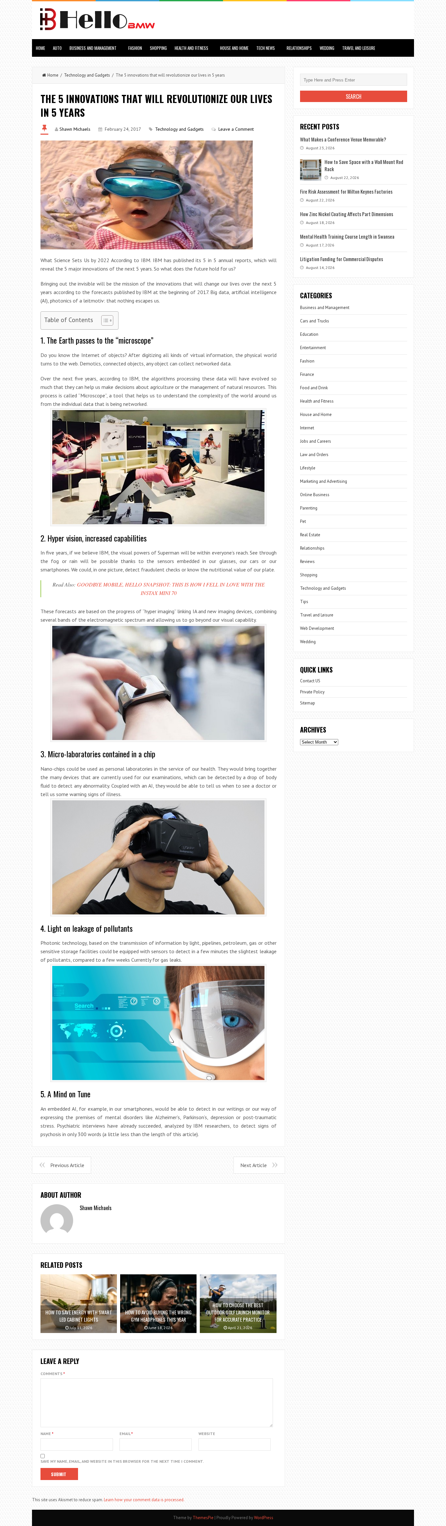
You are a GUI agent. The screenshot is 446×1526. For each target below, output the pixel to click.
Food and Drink (314, 388)
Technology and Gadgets (87, 75)
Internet (307, 428)
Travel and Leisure (358, 48)
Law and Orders (314, 454)
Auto (57, 48)
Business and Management (93, 48)
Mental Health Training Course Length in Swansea (347, 236)
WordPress (263, 1517)
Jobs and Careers (315, 441)
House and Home (234, 48)
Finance (307, 374)
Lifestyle (307, 468)
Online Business (314, 494)
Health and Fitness (191, 48)
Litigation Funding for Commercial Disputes (341, 258)
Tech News (265, 48)
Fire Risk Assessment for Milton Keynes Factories (346, 191)
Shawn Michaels (74, 129)
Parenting (308, 508)
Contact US (310, 681)
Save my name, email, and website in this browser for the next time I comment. (122, 1461)
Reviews (307, 561)
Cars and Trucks (314, 321)
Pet (303, 521)
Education (309, 334)
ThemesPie (203, 1517)
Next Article (253, 1165)
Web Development (317, 628)
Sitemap (307, 703)
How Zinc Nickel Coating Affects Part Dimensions (346, 213)
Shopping (158, 48)
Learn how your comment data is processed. (144, 1500)
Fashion (135, 48)
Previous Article (67, 1165)
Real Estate (310, 535)
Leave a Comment (236, 129)
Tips (304, 601)
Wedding (327, 48)
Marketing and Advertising (323, 481)
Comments (52, 1373)
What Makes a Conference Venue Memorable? (343, 139)
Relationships (299, 48)
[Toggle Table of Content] (104, 320)
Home (40, 48)
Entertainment (313, 347)
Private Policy (312, 692)
